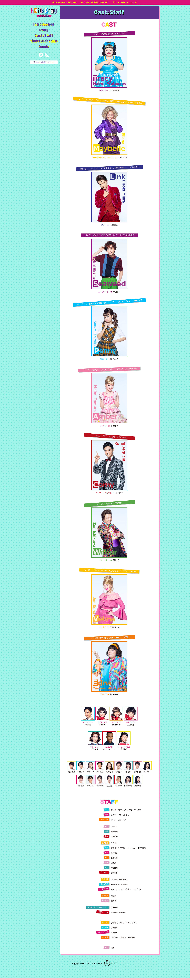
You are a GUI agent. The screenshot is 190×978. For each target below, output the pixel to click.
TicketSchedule (44, 41)
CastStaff (44, 35)
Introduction (43, 24)
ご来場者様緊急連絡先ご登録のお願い (96, 2)
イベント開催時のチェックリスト (126, 2)
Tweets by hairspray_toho (44, 62)
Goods (44, 46)
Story (43, 29)
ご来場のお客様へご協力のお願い (65, 2)
